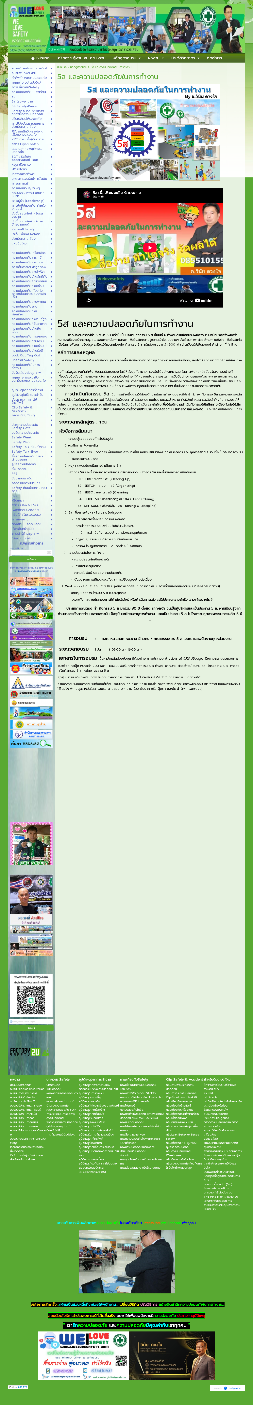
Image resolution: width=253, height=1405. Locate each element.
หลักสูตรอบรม (78, 67)
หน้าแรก (62, 67)
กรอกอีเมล (16, 548)
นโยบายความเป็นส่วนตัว (29, 571)
